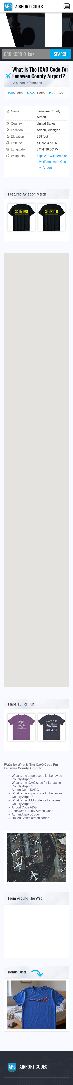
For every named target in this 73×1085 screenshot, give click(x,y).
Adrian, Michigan (48, 130)
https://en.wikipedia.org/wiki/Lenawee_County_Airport (52, 161)
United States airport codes (30, 818)
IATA (11, 92)
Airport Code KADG (25, 789)
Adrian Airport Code (25, 814)
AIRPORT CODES (28, 6)
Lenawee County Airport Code (32, 811)
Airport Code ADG (24, 807)
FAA (52, 92)
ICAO (30, 92)
